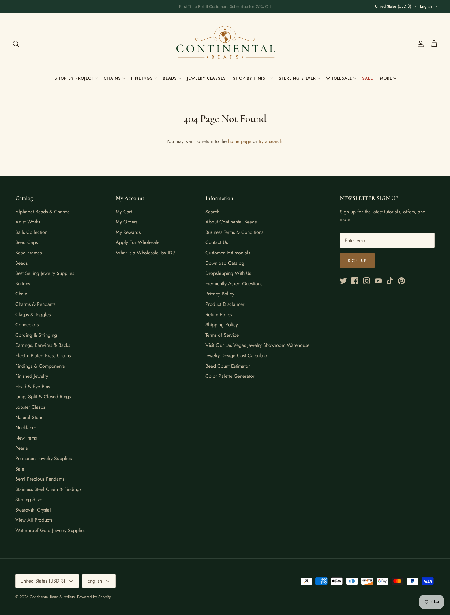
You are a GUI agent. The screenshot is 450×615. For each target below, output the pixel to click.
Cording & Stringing (36, 335)
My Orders (126, 221)
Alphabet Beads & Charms (42, 211)
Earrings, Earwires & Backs (42, 345)
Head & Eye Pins (32, 386)
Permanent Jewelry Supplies (43, 458)
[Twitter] (343, 280)
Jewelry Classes (206, 78)
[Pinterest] (401, 280)
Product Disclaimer (224, 304)
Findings (141, 78)
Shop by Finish (251, 78)
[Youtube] (378, 280)
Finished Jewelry (31, 376)
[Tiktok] (389, 280)
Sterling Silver (297, 78)
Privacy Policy (219, 293)
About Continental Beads (231, 221)
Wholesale (339, 78)
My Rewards (128, 232)
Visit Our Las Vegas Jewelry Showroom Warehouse (257, 345)
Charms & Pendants (35, 304)
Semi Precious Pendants (39, 478)
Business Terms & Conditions (234, 232)
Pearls (21, 448)
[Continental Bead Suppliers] (225, 44)
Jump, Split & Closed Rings (43, 396)
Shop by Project (74, 78)
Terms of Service (222, 335)
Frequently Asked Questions (233, 283)
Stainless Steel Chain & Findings (48, 489)
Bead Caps (26, 242)
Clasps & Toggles (33, 314)
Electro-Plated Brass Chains (43, 355)
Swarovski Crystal (33, 509)
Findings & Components (40, 365)
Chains (112, 78)
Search (212, 211)
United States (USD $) (393, 6)
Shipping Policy (221, 324)
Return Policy (218, 314)
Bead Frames (28, 252)
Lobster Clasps (30, 407)
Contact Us (216, 242)
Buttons (22, 283)
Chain (21, 293)
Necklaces (25, 427)
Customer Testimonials (227, 252)
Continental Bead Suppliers (52, 597)
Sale (367, 78)
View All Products (33, 519)
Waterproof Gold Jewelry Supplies (50, 530)
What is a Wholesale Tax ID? (145, 252)
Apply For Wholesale (137, 242)
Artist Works (27, 221)
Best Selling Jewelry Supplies (44, 273)
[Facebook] (354, 280)
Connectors (27, 324)
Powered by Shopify (94, 597)
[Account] (419, 43)
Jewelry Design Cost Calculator (237, 355)
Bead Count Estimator (227, 365)
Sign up (357, 260)
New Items (26, 437)
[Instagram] (366, 280)
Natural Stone (29, 417)
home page (239, 141)
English (426, 6)
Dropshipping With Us (228, 273)
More (386, 78)
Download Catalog (224, 263)
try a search (270, 141)
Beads (170, 78)
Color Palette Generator (229, 376)
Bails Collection (31, 232)
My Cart (124, 211)
